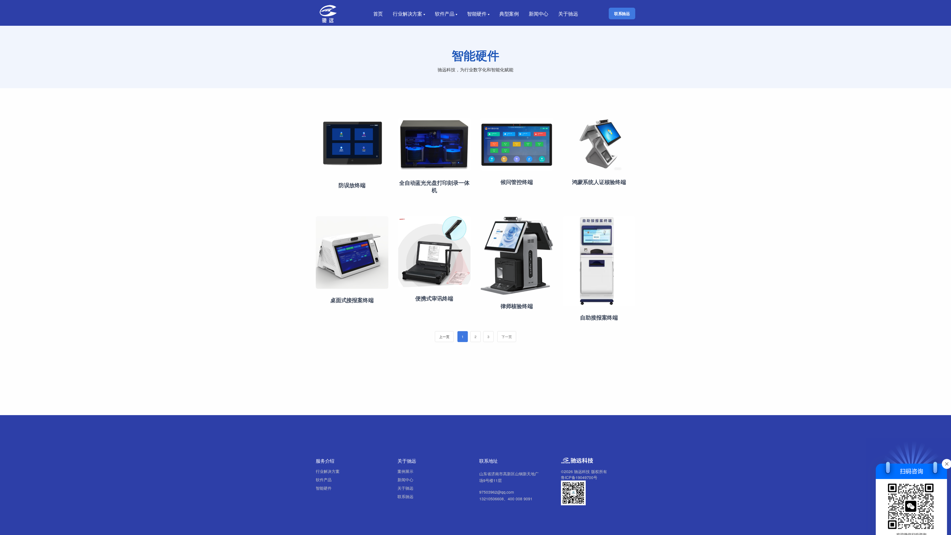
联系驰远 (622, 13)
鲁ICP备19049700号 (579, 477)
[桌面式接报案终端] (352, 252)
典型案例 (509, 13)
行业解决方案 (407, 13)
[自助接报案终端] (599, 261)
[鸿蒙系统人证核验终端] (599, 144)
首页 (378, 13)
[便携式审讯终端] (434, 251)
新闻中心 (538, 13)
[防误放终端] (352, 145)
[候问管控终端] (516, 144)
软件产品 (444, 13)
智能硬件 (477, 13)
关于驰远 (568, 13)
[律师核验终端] (516, 255)
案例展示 (405, 471)
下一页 (507, 336)
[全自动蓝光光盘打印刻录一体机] (434, 144)
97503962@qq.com (496, 492)
